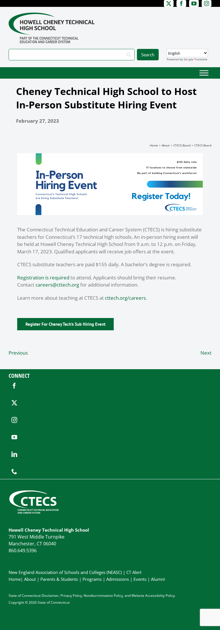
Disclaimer (50, 595)
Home (15, 579)
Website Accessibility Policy (153, 595)
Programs (92, 579)
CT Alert (134, 572)
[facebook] (14, 386)
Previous (18, 352)
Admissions (117, 579)
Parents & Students (59, 579)
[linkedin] (14, 454)
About (30, 579)
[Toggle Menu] (204, 72)
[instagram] (14, 420)
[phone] (14, 471)
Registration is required (43, 277)
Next (206, 352)
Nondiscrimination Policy (103, 595)
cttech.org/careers (125, 298)
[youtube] (14, 437)
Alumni (158, 579)
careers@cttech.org (57, 284)
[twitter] (14, 403)
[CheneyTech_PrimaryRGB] (52, 15)
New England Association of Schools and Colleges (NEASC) (65, 572)
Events (139, 579)
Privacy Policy (71, 595)
